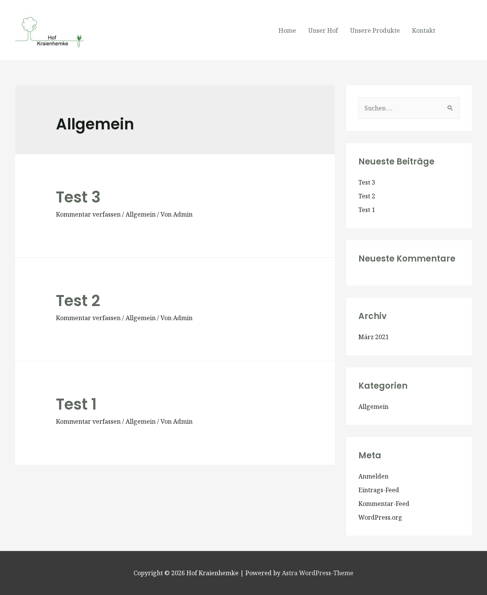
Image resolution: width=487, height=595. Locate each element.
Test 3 (78, 197)
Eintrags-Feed (378, 490)
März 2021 (373, 337)
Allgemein (141, 214)
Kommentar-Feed (383, 503)
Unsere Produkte (375, 30)
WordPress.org (380, 517)
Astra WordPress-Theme (317, 573)
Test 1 (76, 404)
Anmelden (373, 476)
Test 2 (78, 300)
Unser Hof (323, 30)
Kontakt (423, 30)
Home (287, 30)
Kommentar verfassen (88, 214)
